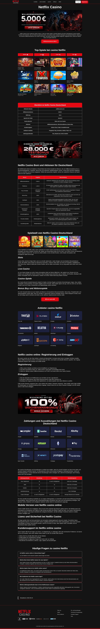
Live (41, 54)
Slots (73, 54)
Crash (57, 54)
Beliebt (24, 54)
